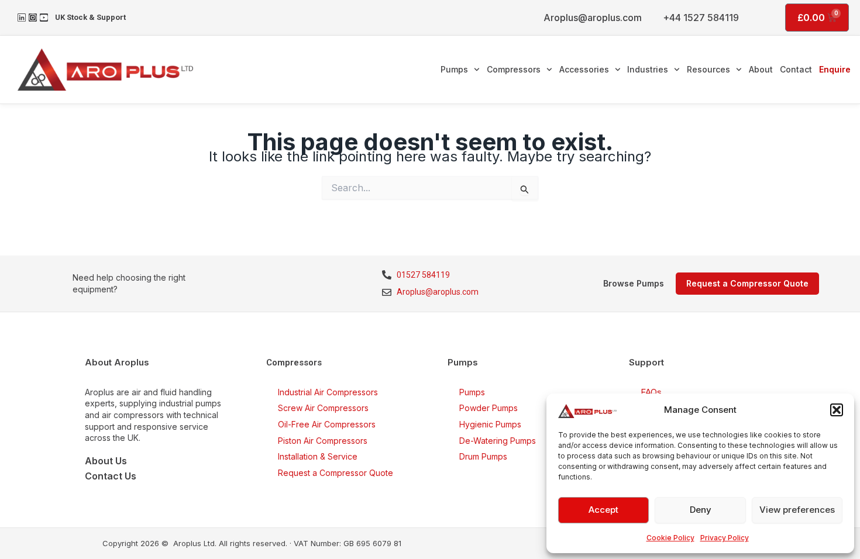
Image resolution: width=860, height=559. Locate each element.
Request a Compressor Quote (335, 473)
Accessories (584, 69)
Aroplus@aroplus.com (592, 17)
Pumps (454, 69)
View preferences (797, 509)
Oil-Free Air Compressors (327, 424)
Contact (796, 69)
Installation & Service (317, 456)
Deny (700, 509)
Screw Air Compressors (323, 408)
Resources (708, 69)
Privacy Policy (724, 537)
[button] (836, 410)
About (761, 69)
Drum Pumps (483, 456)
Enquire (835, 69)
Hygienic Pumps (490, 424)
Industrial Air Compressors (328, 392)
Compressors (514, 69)
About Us (106, 461)
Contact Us (110, 476)
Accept (603, 509)
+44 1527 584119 (701, 17)
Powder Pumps (488, 408)
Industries (647, 69)
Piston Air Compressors (322, 441)
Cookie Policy (670, 537)
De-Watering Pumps (497, 441)
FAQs (651, 392)
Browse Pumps (633, 283)
